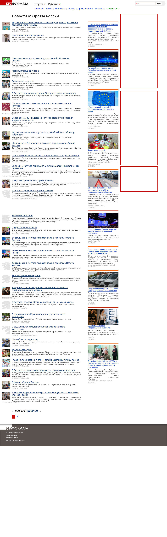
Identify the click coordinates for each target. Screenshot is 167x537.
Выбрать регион (12, 437)
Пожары (99, 8)
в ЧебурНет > (113, 8)
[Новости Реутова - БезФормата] (14, 3)
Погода (71, 8)
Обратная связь (12, 436)
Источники (60, 8)
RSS (23, 440)
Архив (49, 8)
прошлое (32, 410)
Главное (39, 8)
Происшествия (85, 8)
